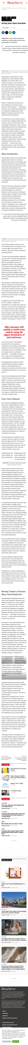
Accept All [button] (15, 1041)
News (3, 821)
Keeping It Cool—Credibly (17, 783)
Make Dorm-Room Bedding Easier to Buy (13, 884)
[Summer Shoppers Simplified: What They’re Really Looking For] (5, 778)
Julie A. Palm (6, 27)
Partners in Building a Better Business (7, 758)
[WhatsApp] (10, 32)
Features (4, 936)
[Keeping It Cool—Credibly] (5, 785)
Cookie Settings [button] (7, 1041)
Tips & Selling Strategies (10, 8)
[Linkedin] (13, 32)
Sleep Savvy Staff (6, 808)
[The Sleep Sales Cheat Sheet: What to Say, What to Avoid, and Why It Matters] (14, 927)
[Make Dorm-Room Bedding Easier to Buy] (14, 872)
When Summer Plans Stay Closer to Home (18, 769)
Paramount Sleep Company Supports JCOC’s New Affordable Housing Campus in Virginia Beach (13, 832)
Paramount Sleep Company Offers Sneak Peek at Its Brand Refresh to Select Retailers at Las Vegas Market (13, 815)
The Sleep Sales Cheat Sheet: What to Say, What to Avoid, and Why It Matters (14, 939)
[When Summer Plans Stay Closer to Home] (5, 770)
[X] (6, 32)
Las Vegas (4, 803)
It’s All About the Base (16, 791)
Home (3, 8)
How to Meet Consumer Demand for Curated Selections (20, 759)
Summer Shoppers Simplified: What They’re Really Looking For (18, 776)
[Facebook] (3, 32)
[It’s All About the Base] (5, 792)
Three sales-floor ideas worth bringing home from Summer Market (13, 805)
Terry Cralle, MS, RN (6, 942)
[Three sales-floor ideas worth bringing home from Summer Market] (14, 900)
